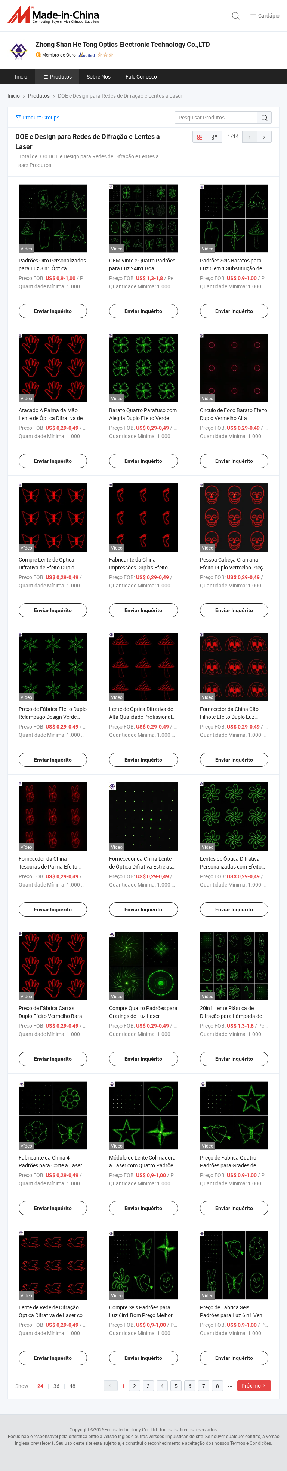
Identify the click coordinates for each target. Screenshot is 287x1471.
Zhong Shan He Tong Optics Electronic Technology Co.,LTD (123, 44)
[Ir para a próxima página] (264, 136)
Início (21, 76)
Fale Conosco (141, 76)
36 (56, 1385)
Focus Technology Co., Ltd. (131, 1429)
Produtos (61, 76)
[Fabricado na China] (54, 15)
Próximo (251, 1385)
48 (72, 1385)
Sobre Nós (99, 76)
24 (40, 1386)
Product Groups (40, 117)
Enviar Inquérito (53, 311)
